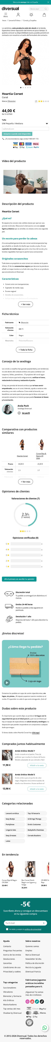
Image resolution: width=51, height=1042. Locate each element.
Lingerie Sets (11, 830)
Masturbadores (10, 1004)
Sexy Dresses (11, 835)
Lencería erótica (12, 813)
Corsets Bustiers (34, 835)
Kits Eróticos (8, 1000)
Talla (4, 120)
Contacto (7, 946)
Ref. (3, 114)
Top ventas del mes (11, 1008)
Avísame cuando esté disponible (17, 134)
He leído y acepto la (25, 929)
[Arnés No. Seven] (7, 755)
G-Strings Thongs (34, 819)
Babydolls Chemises (36, 830)
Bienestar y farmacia (12, 996)
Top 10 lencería (34, 813)
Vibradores (8, 992)
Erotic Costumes (34, 824)
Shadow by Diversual (12, 1013)
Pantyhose (10, 824)
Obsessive (24, 322)
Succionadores (9, 987)
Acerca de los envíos (12, 954)
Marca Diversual (33, 954)
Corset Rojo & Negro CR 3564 (9, 881)
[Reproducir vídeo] (25, 181)
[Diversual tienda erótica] (19, 8)
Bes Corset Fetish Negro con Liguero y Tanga (29, 882)
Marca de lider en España (25, 2)
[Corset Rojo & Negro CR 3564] (10, 869)
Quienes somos (32, 946)
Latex (8, 841)
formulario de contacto (38, 35)
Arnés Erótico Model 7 (25, 751)
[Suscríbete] (44, 924)
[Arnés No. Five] (7, 779)
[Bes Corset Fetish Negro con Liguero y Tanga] (30, 869)
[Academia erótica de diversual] (37, 1001)
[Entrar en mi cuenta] (18, 15)
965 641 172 (33, 139)
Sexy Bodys (10, 819)
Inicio (4, 20)
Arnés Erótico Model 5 (25, 774)
